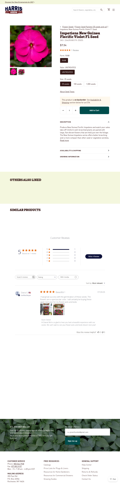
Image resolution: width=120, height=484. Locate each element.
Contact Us (86, 479)
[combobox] (85, 10)
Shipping (85, 468)
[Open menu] (113, 10)
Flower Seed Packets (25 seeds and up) (91, 26)
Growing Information (69, 157)
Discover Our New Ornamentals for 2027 (19, 2)
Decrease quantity (63, 110)
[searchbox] (23, 277)
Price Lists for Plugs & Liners (56, 468)
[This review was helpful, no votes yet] (98, 332)
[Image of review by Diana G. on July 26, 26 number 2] (59, 309)
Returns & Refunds (90, 472)
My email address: (72, 426)
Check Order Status (90, 475)
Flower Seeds (67, 26)
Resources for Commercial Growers (58, 475)
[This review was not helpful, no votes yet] (102, 332)
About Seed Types (67, 91)
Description (65, 122)
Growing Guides (50, 479)
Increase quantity (75, 110)
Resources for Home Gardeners (56, 472)
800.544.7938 (19, 464)
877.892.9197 (16, 466)
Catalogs (47, 464)
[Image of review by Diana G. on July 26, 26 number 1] (46, 309)
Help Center (87, 464)
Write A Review (93, 256)
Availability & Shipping (70, 150)
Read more (64, 140)
